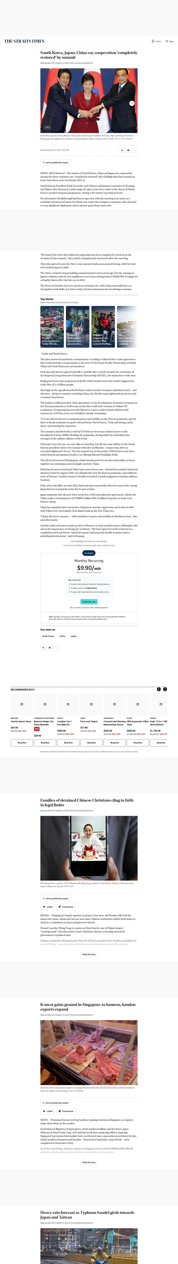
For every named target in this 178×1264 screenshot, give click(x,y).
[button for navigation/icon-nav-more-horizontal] (135, 150)
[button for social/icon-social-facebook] (128, 150)
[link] (24, 41)
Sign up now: (45, 63)
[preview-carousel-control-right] (133, 327)
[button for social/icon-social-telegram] (122, 150)
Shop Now (22, 743)
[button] (156, 41)
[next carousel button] (132, 103)
